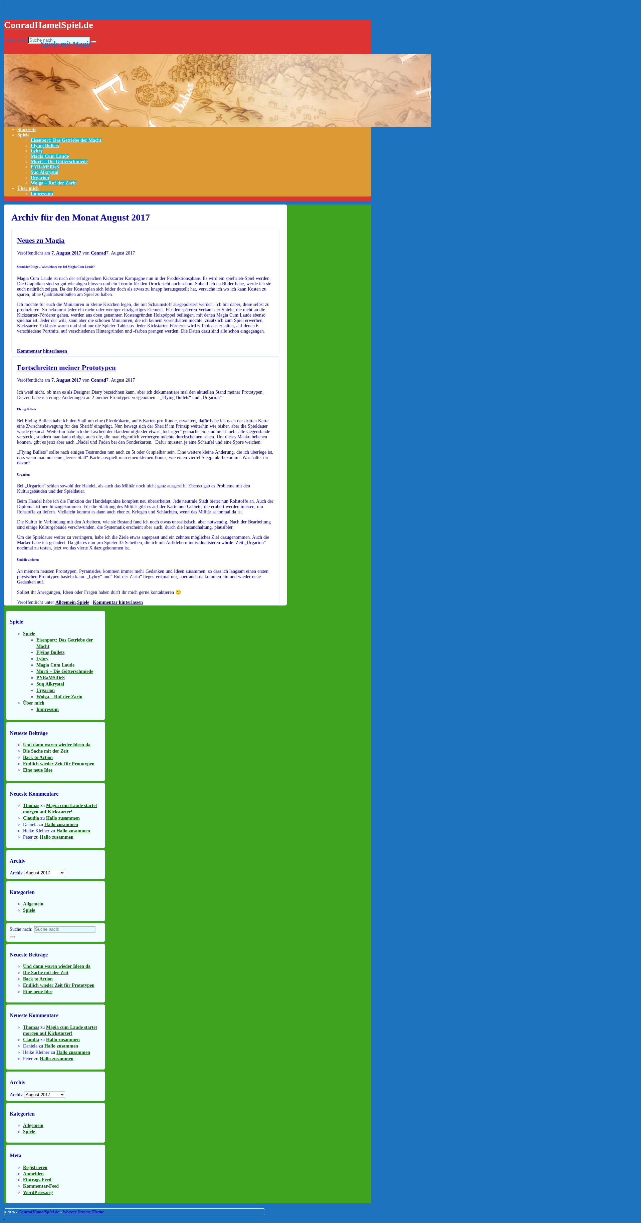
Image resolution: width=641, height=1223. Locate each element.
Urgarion (40, 177)
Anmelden (33, 1173)
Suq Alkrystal (44, 172)
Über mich (28, 188)
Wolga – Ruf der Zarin (54, 182)
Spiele (23, 134)
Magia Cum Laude (50, 156)
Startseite (26, 129)
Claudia (31, 818)
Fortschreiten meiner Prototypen (66, 368)
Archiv (16, 872)
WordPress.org (38, 1192)
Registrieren (35, 1167)
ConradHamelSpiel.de (48, 25)
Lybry (37, 150)
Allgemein (65, 602)
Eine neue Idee (37, 770)
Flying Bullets (45, 145)
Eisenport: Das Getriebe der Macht (66, 140)
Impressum (42, 193)
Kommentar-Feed (41, 1186)
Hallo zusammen (63, 818)
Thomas (31, 805)
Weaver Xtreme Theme (83, 1211)
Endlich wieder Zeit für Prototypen (58, 763)
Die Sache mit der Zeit (45, 751)
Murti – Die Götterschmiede (59, 161)
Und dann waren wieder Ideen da (56, 744)
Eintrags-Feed (37, 1179)
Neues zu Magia (41, 241)
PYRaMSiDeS (45, 166)
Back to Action (38, 757)
